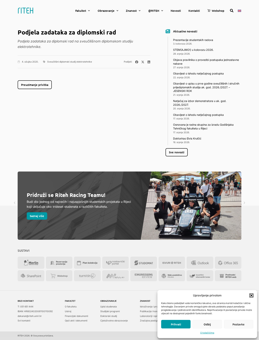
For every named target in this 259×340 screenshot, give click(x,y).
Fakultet (80, 11)
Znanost (131, 11)
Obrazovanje (106, 11)
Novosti (176, 11)
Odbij (207, 324)
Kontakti (194, 11)
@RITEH (153, 11)
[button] (251, 295)
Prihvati (176, 324)
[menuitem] (239, 10)
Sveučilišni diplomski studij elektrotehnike (69, 61)
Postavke (238, 324)
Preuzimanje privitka (34, 85)
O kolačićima (207, 332)
